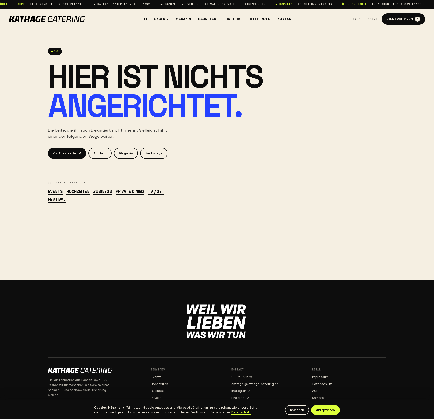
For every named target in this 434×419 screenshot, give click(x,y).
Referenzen (259, 19)
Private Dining (130, 191)
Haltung (233, 19)
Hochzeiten (78, 191)
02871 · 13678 (365, 19)
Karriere (318, 398)
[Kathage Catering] (47, 19)
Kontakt (285, 19)
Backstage (208, 19)
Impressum (320, 377)
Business (102, 191)
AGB (315, 391)
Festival (57, 199)
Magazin (183, 19)
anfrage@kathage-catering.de (255, 384)
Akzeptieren (325, 410)
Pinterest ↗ (240, 398)
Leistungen (156, 19)
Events (55, 191)
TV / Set (156, 191)
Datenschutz (322, 384)
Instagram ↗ (240, 391)
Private (156, 398)
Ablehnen (297, 410)
